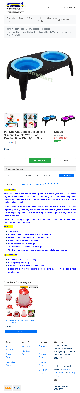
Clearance (52, 18)
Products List (11, 19)
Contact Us (26, 352)
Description (11, 184)
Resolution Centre (10, 363)
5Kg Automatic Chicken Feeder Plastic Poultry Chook (20, 321)
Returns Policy (42, 363)
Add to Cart (41, 161)
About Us (26, 346)
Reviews (40, 184)
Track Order (8, 355)
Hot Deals (40, 19)
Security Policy (43, 371)
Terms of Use (43, 347)
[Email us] (55, 380)
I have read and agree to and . (64, 371)
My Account (9, 347)
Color (6, 149)
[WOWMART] (15, 7)
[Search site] (49, 7)
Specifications (26, 184)
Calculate (67, 175)
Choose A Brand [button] (26, 18)
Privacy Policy (42, 355)
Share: (7, 142)
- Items (69, 7)
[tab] (11, 184)
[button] (66, 19)
